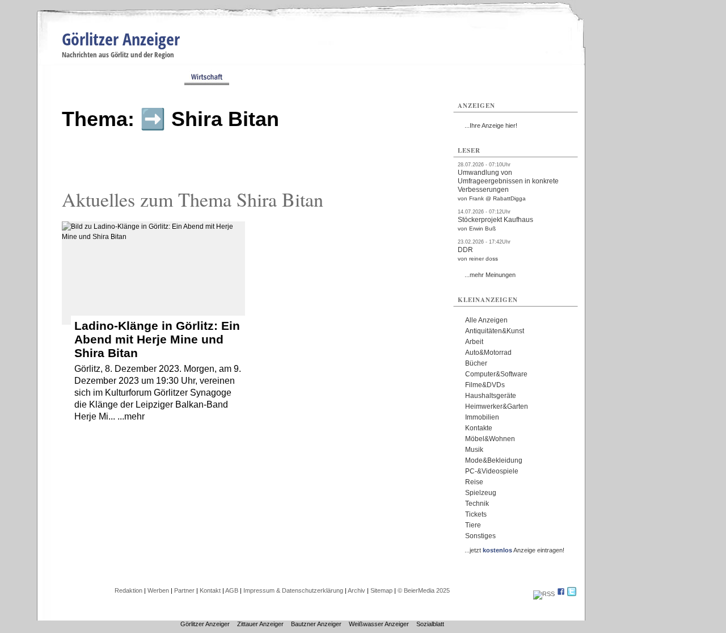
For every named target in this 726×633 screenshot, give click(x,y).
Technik (477, 503)
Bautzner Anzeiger (316, 624)
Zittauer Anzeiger (260, 624)
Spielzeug (480, 493)
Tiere (473, 525)
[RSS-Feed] (544, 593)
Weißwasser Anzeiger (379, 624)
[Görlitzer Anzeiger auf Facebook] (560, 593)
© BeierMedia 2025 (424, 590)
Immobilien (482, 417)
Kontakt (210, 590)
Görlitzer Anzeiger (121, 39)
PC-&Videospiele (491, 471)
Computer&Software (496, 374)
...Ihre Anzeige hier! (491, 125)
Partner (184, 590)
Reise (474, 482)
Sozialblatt (430, 624)
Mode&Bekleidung (493, 460)
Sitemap (381, 590)
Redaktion (128, 590)
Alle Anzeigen (486, 320)
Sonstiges (480, 536)
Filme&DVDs (485, 385)
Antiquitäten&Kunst (494, 331)
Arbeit (474, 342)
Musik (474, 449)
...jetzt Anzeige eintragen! (514, 550)
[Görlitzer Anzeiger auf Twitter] (571, 593)
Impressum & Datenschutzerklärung (293, 590)
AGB (231, 590)
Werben (158, 590)
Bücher (476, 363)
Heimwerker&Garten (496, 406)
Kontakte (478, 428)
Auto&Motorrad (488, 352)
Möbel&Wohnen (490, 439)
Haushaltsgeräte (490, 396)
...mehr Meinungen (490, 275)
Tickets (476, 514)
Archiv (356, 590)
